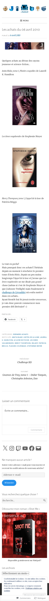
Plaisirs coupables (17, 346)
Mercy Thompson (23, 343)
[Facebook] (32, 448)
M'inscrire (9, 483)
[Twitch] (18, 448)
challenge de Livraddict (14, 292)
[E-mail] (38, 448)
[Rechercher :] (24, 500)
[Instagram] (12, 448)
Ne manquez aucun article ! (17, 459)
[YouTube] (25, 448)
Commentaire (36, 430)
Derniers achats (20, 334)
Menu (26, 21)
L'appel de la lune (31, 337)
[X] (5, 448)
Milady (35, 343)
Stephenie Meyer (34, 346)
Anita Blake (17, 337)
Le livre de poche (21, 340)
